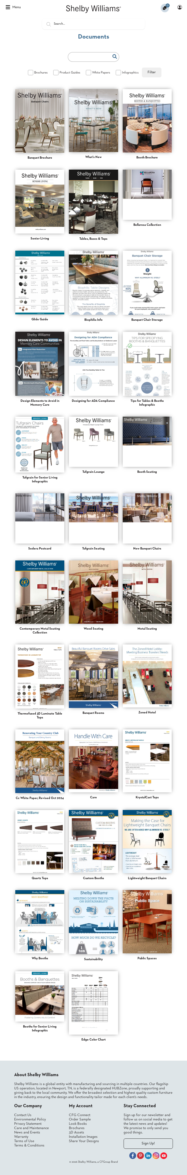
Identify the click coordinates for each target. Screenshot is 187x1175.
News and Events (27, 1132)
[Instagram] (156, 1156)
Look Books (78, 1124)
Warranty (21, 1137)
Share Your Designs (84, 1141)
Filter (152, 72)
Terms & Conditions (29, 1145)
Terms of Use (24, 1141)
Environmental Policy (30, 1119)
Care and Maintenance (31, 1128)
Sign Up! (148, 1143)
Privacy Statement (28, 1124)
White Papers (101, 72)
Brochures (41, 72)
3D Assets (76, 1132)
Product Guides (70, 72)
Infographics (130, 72)
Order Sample (80, 1119)
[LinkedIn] (148, 1156)
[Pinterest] (140, 1156)
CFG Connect (79, 1115)
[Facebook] (132, 1156)
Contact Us (22, 1115)
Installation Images (83, 1137)
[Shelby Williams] (93, 9)
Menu (16, 7)
